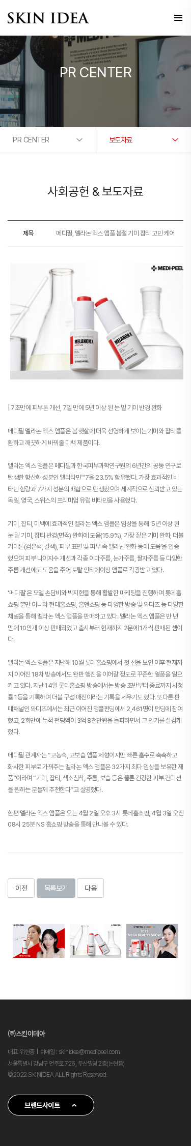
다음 (90, 888)
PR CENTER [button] (31, 140)
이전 (21, 888)
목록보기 (56, 888)
